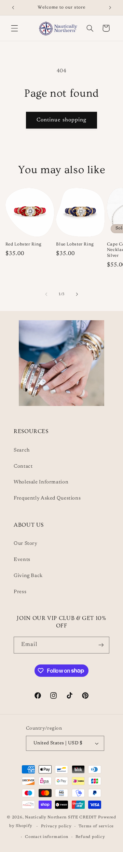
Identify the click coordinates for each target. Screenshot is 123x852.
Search (22, 450)
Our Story (26, 543)
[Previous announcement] (12, 7)
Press (20, 592)
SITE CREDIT (83, 817)
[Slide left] (46, 294)
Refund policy (90, 837)
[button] (14, 28)
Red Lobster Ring (23, 244)
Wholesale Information (41, 482)
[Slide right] (76, 294)
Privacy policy (56, 826)
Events (22, 559)
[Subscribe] (101, 645)
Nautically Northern (46, 817)
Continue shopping (61, 120)
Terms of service (96, 826)
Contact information (46, 837)
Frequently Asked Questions (47, 498)
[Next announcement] (110, 7)
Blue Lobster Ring (75, 244)
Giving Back (28, 575)
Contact (23, 466)
